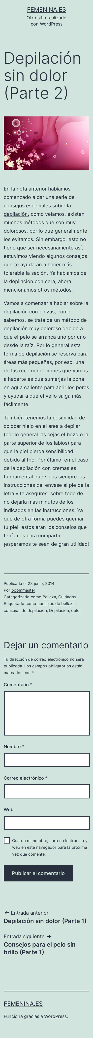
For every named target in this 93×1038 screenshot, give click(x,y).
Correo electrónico (25, 778)
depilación (16, 214)
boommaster (23, 590)
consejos (14, 206)
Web (8, 809)
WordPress (55, 1016)
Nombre (14, 746)
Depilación (59, 610)
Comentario (18, 684)
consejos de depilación (25, 610)
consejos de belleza (56, 603)
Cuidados (67, 596)
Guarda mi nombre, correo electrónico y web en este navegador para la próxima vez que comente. (50, 847)
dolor (76, 610)
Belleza (49, 596)
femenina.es (46, 9)
